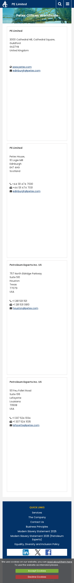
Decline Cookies (37, 576)
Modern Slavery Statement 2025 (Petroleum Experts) (37, 537)
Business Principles (37, 526)
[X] (38, 551)
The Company (37, 517)
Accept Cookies (37, 570)
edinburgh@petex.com (26, 70)
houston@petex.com (25, 308)
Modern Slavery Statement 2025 (37, 531)
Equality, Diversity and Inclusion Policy (37, 544)
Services (37, 512)
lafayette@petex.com (26, 425)
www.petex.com (22, 67)
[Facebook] (48, 551)
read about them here (59, 561)
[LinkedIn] (27, 551)
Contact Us (37, 522)
